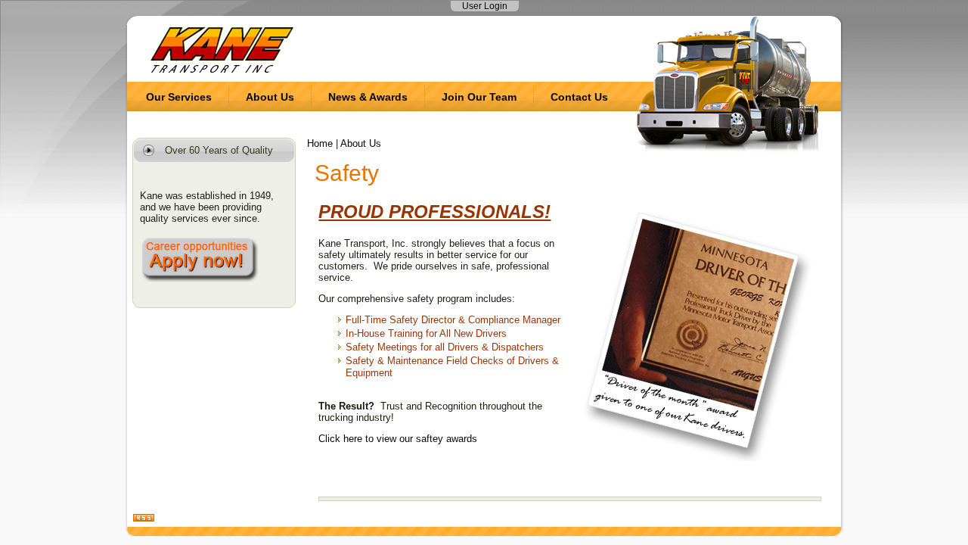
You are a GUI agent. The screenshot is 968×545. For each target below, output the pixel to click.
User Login (484, 6)
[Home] (222, 71)
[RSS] (143, 518)
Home (320, 143)
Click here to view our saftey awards (397, 438)
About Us (360, 143)
